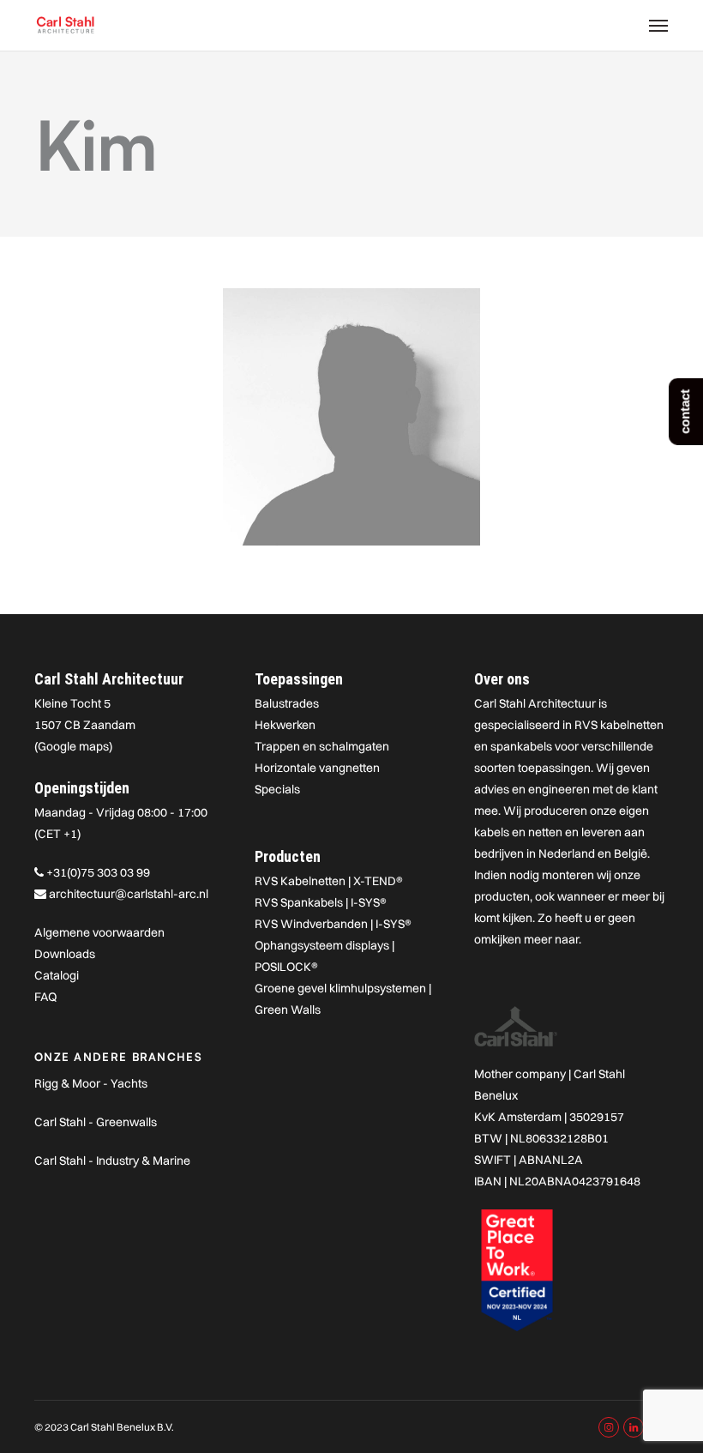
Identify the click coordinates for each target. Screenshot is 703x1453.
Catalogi (56, 975)
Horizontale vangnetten (317, 767)
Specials (277, 789)
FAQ (45, 996)
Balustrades (287, 703)
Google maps (73, 746)
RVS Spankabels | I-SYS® (321, 902)
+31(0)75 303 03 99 (98, 872)
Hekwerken (285, 725)
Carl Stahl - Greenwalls (95, 1122)
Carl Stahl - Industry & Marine (112, 1160)
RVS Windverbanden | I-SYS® (333, 923)
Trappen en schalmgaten (322, 746)
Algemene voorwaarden (99, 932)
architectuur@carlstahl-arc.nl (128, 893)
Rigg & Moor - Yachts (90, 1083)
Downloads (64, 954)
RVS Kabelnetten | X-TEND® (329, 881)
